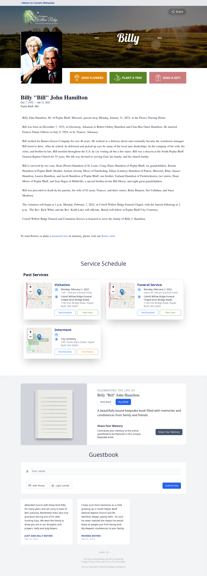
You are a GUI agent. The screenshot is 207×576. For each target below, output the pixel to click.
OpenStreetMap (107, 566)
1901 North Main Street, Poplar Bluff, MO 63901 (78, 344)
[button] (39, 292)
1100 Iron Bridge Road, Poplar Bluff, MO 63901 (77, 304)
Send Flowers (88, 351)
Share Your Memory (169, 431)
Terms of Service (112, 561)
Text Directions (65, 312)
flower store (108, 236)
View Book (105, 401)
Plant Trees (88, 312)
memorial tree (60, 236)
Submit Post (171, 485)
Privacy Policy (94, 561)
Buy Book (123, 401)
